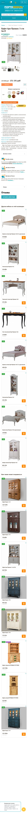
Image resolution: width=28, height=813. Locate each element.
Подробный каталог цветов (9, 102)
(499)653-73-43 (9, 10)
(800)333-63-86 (18, 10)
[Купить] (24, 237)
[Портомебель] (14, 7)
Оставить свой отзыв (9, 197)
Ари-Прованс (9, 38)
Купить (7, 85)
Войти (3, 2)
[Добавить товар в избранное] (25, 84)
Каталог (14, 18)
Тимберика (11, 36)
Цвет (3, 94)
